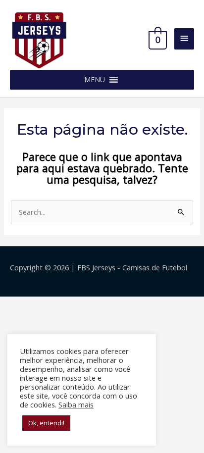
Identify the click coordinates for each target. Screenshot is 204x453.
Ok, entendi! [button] (46, 422)
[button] (94, 80)
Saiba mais (76, 404)
